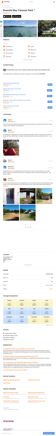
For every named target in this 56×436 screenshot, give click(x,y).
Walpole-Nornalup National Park (11, 380)
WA (3, 7)
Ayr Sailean (6, 396)
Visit (51, 289)
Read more (6, 186)
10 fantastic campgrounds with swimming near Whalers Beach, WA (20, 356)
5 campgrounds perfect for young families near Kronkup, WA (19, 348)
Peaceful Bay (6, 383)
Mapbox (5, 409)
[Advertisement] (28, 241)
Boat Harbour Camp (33, 396)
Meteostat (51, 325)
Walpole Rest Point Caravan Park (36, 401)
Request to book (48, 433)
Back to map (6, 5)
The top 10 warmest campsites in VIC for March (15, 370)
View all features (28, 59)
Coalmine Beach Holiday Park (11, 401)
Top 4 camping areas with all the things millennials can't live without (20, 362)
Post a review (28, 227)
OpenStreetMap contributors (13, 409)
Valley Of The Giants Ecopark (10, 392)
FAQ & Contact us (7, 430)
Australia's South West (9, 7)
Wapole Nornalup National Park (36, 392)
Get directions (28, 264)
